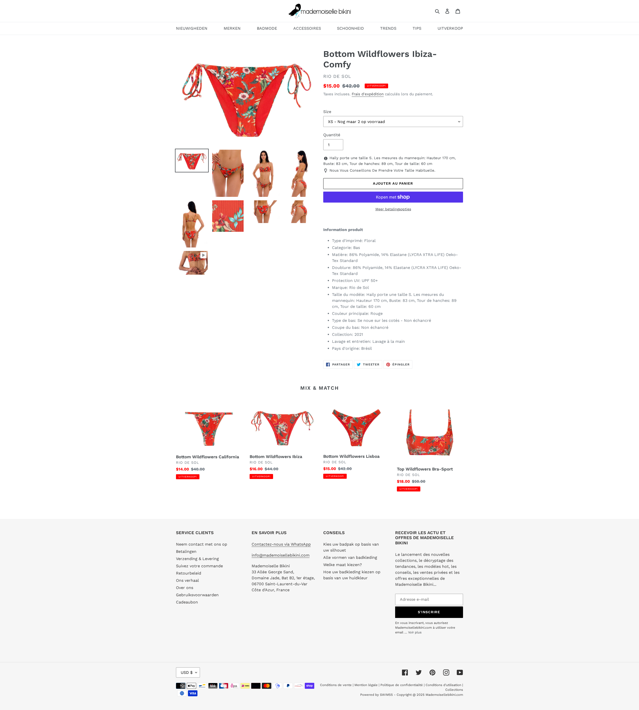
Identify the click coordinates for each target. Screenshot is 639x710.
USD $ (187, 672)
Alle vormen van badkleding (350, 557)
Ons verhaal (187, 580)
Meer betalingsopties (393, 209)
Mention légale (366, 685)
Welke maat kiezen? (342, 564)
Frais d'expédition (368, 94)
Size (327, 111)
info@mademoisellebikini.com (281, 555)
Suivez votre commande (199, 566)
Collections (454, 690)
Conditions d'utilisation (444, 685)
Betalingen (186, 551)
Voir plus (415, 632)
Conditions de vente (336, 685)
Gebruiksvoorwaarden (197, 594)
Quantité (331, 134)
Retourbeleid (188, 573)
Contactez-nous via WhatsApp (281, 544)
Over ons (184, 587)
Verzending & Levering (197, 558)
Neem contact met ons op (201, 544)
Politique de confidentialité (401, 685)
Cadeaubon (187, 602)
